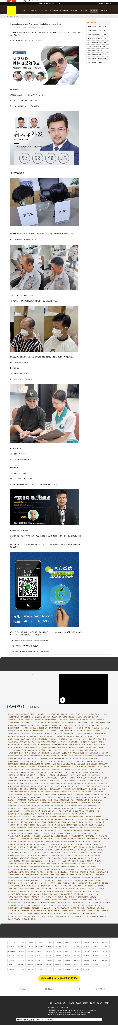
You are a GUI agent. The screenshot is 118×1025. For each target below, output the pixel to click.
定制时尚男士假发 (29, 825)
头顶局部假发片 (36, 797)
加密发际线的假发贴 (31, 874)
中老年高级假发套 (20, 800)
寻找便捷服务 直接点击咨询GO (59, 978)
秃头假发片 (105, 883)
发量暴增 (33, 919)
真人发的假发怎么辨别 (15, 811)
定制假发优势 (90, 847)
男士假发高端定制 (71, 825)
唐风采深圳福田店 (13, 728)
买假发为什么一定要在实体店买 (62, 791)
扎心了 (30, 833)
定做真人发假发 (48, 830)
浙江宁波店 (105, 951)
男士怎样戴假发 (13, 858)
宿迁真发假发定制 (90, 767)
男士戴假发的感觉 (64, 847)
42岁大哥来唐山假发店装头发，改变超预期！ (25, 646)
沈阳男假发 (11, 775)
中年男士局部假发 (98, 874)
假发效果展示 (67, 728)
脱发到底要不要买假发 (45, 814)
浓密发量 (71, 916)
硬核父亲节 (62, 816)
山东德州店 (30, 960)
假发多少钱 (38, 891)
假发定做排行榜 (49, 891)
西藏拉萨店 (86, 960)
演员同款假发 (57, 814)
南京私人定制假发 (24, 769)
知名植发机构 (28, 794)
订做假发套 (21, 847)
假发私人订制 (32, 852)
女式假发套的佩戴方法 (75, 805)
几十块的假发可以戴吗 (26, 822)
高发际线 (31, 800)
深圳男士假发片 (80, 786)
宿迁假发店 (105, 753)
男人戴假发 (101, 886)
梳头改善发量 (58, 736)
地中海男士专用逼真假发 (40, 816)
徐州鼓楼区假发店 (94, 753)
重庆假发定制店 (13, 714)
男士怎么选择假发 (33, 827)
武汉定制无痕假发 (96, 769)
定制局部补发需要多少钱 (93, 816)
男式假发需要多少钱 (32, 819)
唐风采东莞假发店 (57, 725)
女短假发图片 (39, 899)
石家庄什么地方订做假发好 (73, 772)
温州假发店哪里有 (43, 753)
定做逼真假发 (22, 891)
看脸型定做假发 (81, 797)
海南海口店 (21, 951)
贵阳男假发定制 (13, 764)
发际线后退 (103, 916)
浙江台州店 (21, 955)
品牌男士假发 (12, 805)
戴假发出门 (89, 791)
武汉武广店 (77, 946)
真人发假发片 (59, 897)
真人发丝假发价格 (43, 902)
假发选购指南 (53, 739)
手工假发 (60, 863)
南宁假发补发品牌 (57, 769)
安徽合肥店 (58, 955)
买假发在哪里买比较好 (69, 869)
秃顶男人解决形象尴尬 (70, 883)
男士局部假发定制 (60, 805)
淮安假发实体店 (76, 775)
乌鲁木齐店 (49, 964)
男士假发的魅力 (69, 736)
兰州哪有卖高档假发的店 (29, 750)
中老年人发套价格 (51, 847)
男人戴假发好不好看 (92, 839)
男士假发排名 (93, 789)
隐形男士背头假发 (100, 797)
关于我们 (58, 1003)
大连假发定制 (50, 714)
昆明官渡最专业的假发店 (91, 717)
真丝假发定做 (92, 833)
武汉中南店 (86, 946)
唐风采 (21, 872)
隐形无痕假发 (68, 783)
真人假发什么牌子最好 (33, 855)
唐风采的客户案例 (94, 863)
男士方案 (72, 1003)
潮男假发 (75, 861)
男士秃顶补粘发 (105, 902)
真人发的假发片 (63, 872)
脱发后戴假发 (92, 888)
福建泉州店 (77, 955)
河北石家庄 (105, 964)
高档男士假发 (12, 847)
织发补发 (48, 808)
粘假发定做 (55, 855)
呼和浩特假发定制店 (99, 739)
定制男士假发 (93, 819)
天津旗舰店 (96, 964)
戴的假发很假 (36, 877)
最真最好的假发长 (40, 800)
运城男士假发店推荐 (30, 744)
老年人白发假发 (95, 855)
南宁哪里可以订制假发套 (72, 769)
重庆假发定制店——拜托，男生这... (97, 26)
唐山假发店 (83, 758)
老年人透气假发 (65, 855)
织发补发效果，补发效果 (31, 913)
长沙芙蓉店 (96, 942)
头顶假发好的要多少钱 (76, 858)
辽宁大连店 (58, 969)
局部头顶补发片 (54, 894)
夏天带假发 (96, 891)
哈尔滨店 (77, 969)
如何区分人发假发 (102, 872)
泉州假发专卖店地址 (52, 742)
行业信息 (99, 1003)
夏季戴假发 (58, 850)
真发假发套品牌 (25, 877)
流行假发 (29, 844)
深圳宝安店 (58, 942)
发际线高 (72, 910)
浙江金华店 (49, 955)
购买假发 (69, 891)
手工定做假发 (96, 830)
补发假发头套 (56, 858)
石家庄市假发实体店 (65, 886)
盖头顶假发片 (23, 866)
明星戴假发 (40, 850)
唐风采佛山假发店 (70, 725)
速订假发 (97, 731)
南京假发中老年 (13, 769)
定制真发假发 (66, 822)
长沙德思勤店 (39, 946)
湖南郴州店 (12, 946)
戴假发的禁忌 (83, 883)
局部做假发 (34, 858)
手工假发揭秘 (88, 731)
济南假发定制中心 (91, 747)
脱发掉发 (51, 916)
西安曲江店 (21, 964)
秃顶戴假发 (27, 731)
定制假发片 (100, 850)
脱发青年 (74, 855)
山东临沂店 (21, 960)
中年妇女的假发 (84, 852)
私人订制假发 (67, 902)
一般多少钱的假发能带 (15, 897)
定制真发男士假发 (101, 836)
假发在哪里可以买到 (14, 894)
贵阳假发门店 (23, 764)
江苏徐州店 (86, 951)
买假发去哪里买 (78, 886)
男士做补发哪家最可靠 (55, 819)
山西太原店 (30, 969)
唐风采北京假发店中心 (28, 725)
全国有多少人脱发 (78, 791)
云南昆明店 (68, 960)
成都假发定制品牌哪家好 (27, 888)
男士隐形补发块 (51, 863)
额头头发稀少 (36, 916)
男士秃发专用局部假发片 (69, 803)
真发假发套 (104, 910)
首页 (99, 3)
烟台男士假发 (86, 775)
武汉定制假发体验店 (50, 755)
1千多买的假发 (62, 719)
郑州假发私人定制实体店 (44, 888)
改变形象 (61, 731)
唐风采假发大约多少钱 (69, 808)
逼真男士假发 (78, 830)
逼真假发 (19, 825)
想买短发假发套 (13, 908)
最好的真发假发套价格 (15, 758)
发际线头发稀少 (90, 913)
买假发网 (93, 897)
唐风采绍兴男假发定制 (69, 722)
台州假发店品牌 (55, 753)
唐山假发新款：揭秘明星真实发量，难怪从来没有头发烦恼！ (30, 640)
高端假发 (56, 866)
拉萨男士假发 (80, 761)
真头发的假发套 (30, 872)
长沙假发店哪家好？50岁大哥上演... (97, 54)
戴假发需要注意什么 (39, 731)
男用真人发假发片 (56, 883)
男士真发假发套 (47, 797)
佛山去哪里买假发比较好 (42, 717)
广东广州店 (21, 942)
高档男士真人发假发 (24, 841)
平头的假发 (77, 891)
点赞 (38, 27)
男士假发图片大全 (96, 800)
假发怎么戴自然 (57, 880)
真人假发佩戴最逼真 (38, 841)
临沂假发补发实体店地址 (76, 747)
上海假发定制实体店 (27, 717)
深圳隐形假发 (12, 767)
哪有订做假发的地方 (44, 886)
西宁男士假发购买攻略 (93, 786)
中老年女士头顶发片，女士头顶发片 (28, 883)
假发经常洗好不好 (45, 858)
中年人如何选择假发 (83, 725)
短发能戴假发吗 (101, 847)
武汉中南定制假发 (13, 739)
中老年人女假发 (13, 888)
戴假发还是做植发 (78, 811)
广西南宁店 (77, 942)
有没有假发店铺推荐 (30, 902)
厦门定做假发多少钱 (38, 742)
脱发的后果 (81, 839)
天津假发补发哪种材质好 (15, 753)
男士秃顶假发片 (13, 872)
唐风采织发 (71, 866)
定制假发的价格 (93, 736)
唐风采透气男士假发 (54, 822)
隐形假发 (87, 728)
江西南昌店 (105, 955)
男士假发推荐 (89, 858)
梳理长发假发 (49, 805)
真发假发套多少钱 (43, 852)
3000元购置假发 (51, 731)
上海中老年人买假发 (51, 778)
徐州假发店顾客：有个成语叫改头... (97, 58)
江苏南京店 (49, 951)
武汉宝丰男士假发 (27, 778)
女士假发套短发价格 (48, 836)
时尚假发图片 (38, 833)
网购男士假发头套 (90, 886)
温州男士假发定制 (92, 764)
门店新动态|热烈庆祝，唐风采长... (97, 46)
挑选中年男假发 (53, 800)
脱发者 (64, 827)
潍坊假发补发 (33, 780)
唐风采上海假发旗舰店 (43, 725)
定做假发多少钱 (51, 872)
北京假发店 (39, 772)
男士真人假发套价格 (61, 874)
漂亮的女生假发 (73, 827)
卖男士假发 (37, 794)
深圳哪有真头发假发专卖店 (27, 791)
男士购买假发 (78, 731)
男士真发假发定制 (61, 836)
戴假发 (72, 874)
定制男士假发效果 (80, 736)
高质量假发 (31, 803)
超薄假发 (98, 861)
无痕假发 (86, 772)
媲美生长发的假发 (68, 717)
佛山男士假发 (84, 780)
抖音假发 (54, 886)
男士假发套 (64, 910)
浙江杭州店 (96, 951)
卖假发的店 (24, 869)
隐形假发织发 (87, 874)
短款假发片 (25, 797)
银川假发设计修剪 (46, 761)
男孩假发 (99, 880)
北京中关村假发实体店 (62, 758)
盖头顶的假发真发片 (72, 888)
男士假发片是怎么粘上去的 (86, 869)
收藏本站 (108, 3)
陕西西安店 (96, 960)
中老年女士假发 (97, 844)
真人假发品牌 (82, 850)
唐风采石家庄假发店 (14, 722)
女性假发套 (47, 861)
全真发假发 (22, 803)
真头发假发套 (91, 908)
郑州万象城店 (11, 951)
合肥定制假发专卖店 (45, 750)
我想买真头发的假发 (48, 811)
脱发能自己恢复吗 (56, 902)
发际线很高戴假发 (54, 728)
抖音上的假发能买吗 (82, 897)
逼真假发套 (11, 827)
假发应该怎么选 (69, 897)
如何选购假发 (75, 908)
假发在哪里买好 (13, 850)
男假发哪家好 (29, 719)
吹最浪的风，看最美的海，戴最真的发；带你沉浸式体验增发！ (30, 651)
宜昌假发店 (64, 780)
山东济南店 (12, 960)
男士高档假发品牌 (13, 910)
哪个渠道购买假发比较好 (39, 739)
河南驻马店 (105, 946)
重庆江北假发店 (40, 783)
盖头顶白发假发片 (101, 869)
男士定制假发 (26, 836)
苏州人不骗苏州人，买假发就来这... (97, 62)
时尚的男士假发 (103, 783)
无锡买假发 (18, 755)
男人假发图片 (33, 789)
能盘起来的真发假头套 (15, 902)
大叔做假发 (95, 728)
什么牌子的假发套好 (78, 847)
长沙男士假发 (41, 775)
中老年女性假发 (84, 855)
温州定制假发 (26, 733)
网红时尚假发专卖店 (93, 866)
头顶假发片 (105, 786)
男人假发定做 (35, 839)
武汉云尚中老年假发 (37, 786)
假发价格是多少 (13, 789)
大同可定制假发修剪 (44, 744)
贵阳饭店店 (58, 960)
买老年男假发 (12, 863)
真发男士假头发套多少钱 (31, 897)
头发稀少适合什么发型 (80, 902)
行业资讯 (14, 16)
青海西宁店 (40, 964)
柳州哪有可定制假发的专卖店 (96, 744)
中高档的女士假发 (77, 822)
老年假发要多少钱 (23, 863)
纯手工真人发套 (78, 894)
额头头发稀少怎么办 (54, 913)
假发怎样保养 (49, 850)
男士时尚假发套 (21, 827)
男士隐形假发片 (13, 822)
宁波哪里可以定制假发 (80, 753)
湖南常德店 (105, 942)
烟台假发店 (102, 747)
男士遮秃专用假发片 (96, 827)
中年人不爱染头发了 (14, 733)
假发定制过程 (63, 739)
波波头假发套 (45, 883)
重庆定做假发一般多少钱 (54, 783)
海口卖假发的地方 (13, 761)
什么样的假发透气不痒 (93, 905)
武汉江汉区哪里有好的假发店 (33, 755)
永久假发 (31, 891)
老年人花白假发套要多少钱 (53, 899)
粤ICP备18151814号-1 (84, 1012)
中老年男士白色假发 (60, 839)
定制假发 (38, 719)
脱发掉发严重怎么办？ (15, 916)
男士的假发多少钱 (23, 839)
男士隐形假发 (38, 830)
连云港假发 (105, 778)
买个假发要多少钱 (69, 797)
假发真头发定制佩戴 (24, 805)
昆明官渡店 (77, 960)
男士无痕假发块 (99, 825)
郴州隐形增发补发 (100, 733)
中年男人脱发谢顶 (63, 905)
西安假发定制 (84, 719)
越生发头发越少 (47, 908)
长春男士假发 (55, 767)
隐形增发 (49, 736)
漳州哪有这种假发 (24, 742)
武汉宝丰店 (58, 946)
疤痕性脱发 (53, 816)
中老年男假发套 (13, 791)
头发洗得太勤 (12, 905)
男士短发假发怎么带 (14, 808)
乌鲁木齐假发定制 (74, 739)
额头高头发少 (94, 916)
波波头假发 (100, 908)
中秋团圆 (100, 761)
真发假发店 (87, 830)
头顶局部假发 (90, 836)
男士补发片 (73, 913)
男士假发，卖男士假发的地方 (36, 847)
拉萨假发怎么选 (91, 761)
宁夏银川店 (58, 964)
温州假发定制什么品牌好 (80, 789)
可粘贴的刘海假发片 (14, 836)
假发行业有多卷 (37, 733)
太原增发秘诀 (25, 786)
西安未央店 (12, 964)
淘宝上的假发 (87, 891)
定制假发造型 (22, 833)
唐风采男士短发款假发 (79, 814)
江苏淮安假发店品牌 (63, 775)
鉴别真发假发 (21, 844)
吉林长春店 (68, 969)
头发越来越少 (41, 872)
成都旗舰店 (49, 960)
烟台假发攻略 (96, 775)
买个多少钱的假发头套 (86, 825)
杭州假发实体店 (67, 753)
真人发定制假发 (56, 827)
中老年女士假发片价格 (15, 899)
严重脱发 (43, 913)
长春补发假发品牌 (43, 767)
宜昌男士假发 (87, 755)
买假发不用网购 (73, 719)
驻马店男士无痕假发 (82, 778)
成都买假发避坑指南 (58, 764)
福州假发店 (64, 742)
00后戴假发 (67, 789)
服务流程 (92, 1003)
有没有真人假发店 (35, 894)
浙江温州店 (12, 955)
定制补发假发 (105, 728)
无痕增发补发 (82, 808)
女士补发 (58, 830)
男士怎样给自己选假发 (67, 841)
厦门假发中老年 (66, 767)
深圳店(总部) (11, 942)
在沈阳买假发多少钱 (96, 772)
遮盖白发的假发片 (36, 861)
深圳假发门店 (103, 764)
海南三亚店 (30, 951)
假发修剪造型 (19, 874)
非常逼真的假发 (56, 869)
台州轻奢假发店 (13, 772)
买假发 (51, 874)
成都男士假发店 (25, 739)
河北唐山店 (12, 969)
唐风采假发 (11, 844)
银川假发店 (35, 761)
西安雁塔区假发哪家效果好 (47, 747)
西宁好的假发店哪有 (14, 750)
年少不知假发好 (78, 794)
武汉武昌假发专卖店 (75, 755)
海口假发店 (20, 783)
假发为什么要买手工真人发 (45, 825)
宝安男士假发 (48, 733)
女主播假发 (55, 861)
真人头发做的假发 (58, 888)
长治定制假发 (46, 769)
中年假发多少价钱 (84, 803)
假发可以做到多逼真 (24, 905)
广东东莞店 (30, 942)
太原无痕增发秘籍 (13, 786)
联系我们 (106, 1003)
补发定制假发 (96, 877)
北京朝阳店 (68, 964)
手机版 (103, 3)
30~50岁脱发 (25, 728)
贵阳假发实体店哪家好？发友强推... (97, 34)
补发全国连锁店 (94, 902)
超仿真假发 (18, 794)
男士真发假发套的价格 (86, 861)
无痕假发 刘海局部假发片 (91, 805)
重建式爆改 (11, 736)
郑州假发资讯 (31, 775)
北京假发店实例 (42, 728)
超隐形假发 (42, 789)
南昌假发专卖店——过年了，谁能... (97, 30)
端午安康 (43, 819)
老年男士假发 (80, 910)
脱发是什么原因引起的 (77, 905)
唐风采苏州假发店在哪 (103, 722)
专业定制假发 (79, 844)
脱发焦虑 (70, 786)
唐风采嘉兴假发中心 (54, 722)
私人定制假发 (81, 866)
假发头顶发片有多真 (77, 880)
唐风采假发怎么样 (13, 814)
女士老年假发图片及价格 (38, 910)
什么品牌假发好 (66, 861)
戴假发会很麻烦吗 (56, 852)
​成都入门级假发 (71, 764)
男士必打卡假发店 (13, 717)
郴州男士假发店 (88, 733)
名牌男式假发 (36, 836)
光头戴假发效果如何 (14, 797)
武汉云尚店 (68, 946)
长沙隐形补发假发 (69, 733)
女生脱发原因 (65, 908)
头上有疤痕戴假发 (24, 908)
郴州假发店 (32, 767)
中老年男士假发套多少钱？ (16, 819)
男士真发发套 (58, 797)
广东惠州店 (49, 942)
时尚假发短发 (80, 841)
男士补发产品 (72, 839)
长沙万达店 (30, 946)
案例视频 (85, 1003)
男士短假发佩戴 (104, 819)
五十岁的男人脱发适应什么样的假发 (76, 863)
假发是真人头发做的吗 (15, 880)
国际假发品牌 (87, 899)
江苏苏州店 (58, 951)
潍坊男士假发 (23, 780)
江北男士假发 (39, 778)
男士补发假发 (23, 789)
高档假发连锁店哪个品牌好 (75, 816)
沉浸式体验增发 (94, 758)
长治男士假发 (36, 769)
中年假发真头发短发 (70, 850)
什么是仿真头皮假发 (81, 819)
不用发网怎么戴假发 (14, 861)
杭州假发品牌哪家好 (96, 780)
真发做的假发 (56, 808)
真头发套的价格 (28, 899)
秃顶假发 (83, 888)
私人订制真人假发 (13, 869)
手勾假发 (78, 874)
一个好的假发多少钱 (52, 841)
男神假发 (19, 731)
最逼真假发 (11, 731)
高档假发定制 (100, 822)
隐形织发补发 (55, 844)
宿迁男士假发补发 (103, 767)
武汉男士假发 (49, 786)
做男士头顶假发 (13, 830)
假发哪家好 (66, 814)
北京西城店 (86, 964)
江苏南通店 (68, 951)
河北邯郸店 (21, 969)
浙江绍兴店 (30, 955)
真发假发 (11, 874)
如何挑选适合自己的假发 (27, 772)
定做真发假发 (43, 874)
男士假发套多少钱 (46, 839)
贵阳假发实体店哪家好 (38, 714)
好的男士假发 (97, 841)
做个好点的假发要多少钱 (28, 814)
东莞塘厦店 (68, 942)
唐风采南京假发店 (13, 725)
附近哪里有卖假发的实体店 (32, 811)
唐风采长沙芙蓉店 (74, 714)
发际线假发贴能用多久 (95, 808)
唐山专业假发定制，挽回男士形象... (97, 42)
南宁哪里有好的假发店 (15, 747)
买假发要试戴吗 (60, 891)
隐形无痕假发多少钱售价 (67, 800)
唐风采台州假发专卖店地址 (85, 722)
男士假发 (79, 717)
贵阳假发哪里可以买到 (60, 750)
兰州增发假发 (92, 783)
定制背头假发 (99, 858)
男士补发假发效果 (37, 805)
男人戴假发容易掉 (40, 822)
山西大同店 (40, 969)
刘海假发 (89, 841)
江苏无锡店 (77, 951)
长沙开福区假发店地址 (15, 744)
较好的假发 (101, 888)
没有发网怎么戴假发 (14, 886)
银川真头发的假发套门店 (31, 758)
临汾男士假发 (43, 780)
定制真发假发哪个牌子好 (76, 836)
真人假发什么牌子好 (99, 899)
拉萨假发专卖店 (87, 739)
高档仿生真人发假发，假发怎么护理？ (20, 816)
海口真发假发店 (25, 761)
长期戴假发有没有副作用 (37, 866)
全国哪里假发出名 (20, 852)
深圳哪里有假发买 (64, 877)
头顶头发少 (25, 919)
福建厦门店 (96, 955)
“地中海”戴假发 (78, 728)
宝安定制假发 (58, 733)
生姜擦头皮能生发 (53, 910)
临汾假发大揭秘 (54, 780)
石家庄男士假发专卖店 (76, 750)
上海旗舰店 (40, 951)
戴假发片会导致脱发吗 (92, 794)
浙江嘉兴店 (40, 955)
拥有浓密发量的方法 (97, 852)
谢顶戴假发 (67, 852)
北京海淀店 (77, 964)
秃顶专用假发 (96, 803)
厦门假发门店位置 (77, 767)
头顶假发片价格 (60, 825)
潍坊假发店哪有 (62, 747)
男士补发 (65, 858)
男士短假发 (11, 825)
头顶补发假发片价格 (35, 869)
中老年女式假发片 (94, 883)
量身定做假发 (105, 794)
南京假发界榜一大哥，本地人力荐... (97, 50)
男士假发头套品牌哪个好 (41, 844)
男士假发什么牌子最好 (49, 794)
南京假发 (85, 714)
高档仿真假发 (45, 827)
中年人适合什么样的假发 (63, 811)
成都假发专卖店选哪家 (55, 789)
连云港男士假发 (13, 780)
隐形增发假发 (74, 780)
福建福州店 (68, 955)
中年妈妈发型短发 (76, 899)
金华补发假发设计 (30, 753)
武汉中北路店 (49, 946)
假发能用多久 (36, 908)
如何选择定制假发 (49, 833)
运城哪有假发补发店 (14, 778)
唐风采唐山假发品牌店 (97, 719)
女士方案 (78, 1003)
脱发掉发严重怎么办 (81, 916)
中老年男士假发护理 (25, 830)
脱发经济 (40, 808)
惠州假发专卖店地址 (47, 758)
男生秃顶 (81, 913)
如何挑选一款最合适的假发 (16, 855)
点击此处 (82, 1010)
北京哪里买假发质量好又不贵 (54, 772)
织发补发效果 (56, 803)
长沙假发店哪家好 (94, 714)
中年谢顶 (88, 844)
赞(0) (37, 27)
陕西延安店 (105, 960)
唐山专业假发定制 (61, 714)
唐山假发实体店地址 (90, 750)
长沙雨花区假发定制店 (97, 742)
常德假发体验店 (74, 742)
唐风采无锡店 (96, 725)
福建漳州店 (86, 955)
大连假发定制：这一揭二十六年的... (97, 38)
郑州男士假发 (21, 775)
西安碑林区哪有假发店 (30, 747)
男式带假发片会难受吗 (29, 886)
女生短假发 (31, 850)
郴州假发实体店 (23, 767)
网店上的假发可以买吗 (44, 803)
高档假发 (63, 866)
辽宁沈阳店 (49, 969)
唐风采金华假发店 (40, 722)
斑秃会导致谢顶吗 (60, 916)
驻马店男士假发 (95, 778)
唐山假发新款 (74, 758)
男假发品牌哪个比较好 (93, 811)
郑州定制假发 (21, 736)
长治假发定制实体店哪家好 (77, 744)
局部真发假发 (76, 877)
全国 (11, 1)
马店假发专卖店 (13, 742)
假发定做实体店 (24, 858)
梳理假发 (45, 894)
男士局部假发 (86, 877)
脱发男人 (90, 797)
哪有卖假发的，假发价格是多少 (66, 833)
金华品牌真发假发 (60, 786)
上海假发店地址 (62, 755)
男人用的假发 (12, 841)
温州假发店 (81, 764)
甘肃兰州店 (30, 964)
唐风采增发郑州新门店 (36, 764)
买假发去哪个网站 (66, 894)
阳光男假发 (68, 731)
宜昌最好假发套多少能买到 (101, 755)
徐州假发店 (105, 714)
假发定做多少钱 (13, 866)
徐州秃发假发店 (58, 761)
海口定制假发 (29, 783)
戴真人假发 (27, 916)
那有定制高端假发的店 (38, 863)
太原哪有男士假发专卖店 (59, 744)
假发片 (96, 894)
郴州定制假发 (85, 742)
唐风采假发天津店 (27, 722)
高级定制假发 (82, 833)
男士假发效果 (12, 913)
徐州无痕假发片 (70, 761)
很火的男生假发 (89, 822)
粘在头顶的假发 (45, 880)
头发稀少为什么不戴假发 (15, 719)
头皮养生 (49, 866)
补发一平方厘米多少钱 (49, 905)
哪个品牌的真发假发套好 (49, 877)
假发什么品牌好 (13, 803)
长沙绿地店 (21, 946)
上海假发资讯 (63, 778)
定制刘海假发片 (68, 819)
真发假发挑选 (12, 833)
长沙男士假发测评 (32, 736)
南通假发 (11, 755)
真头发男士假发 (67, 830)
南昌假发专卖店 (24, 714)
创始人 (65, 1003)
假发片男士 (25, 861)
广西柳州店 (86, 942)
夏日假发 (102, 789)
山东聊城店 (40, 960)
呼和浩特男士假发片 (80, 783)
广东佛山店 (40, 942)
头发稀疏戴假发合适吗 (29, 808)
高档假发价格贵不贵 (82, 800)
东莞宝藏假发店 (57, 717)
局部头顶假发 (84, 827)
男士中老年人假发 (13, 877)
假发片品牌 (22, 850)
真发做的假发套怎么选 (65, 794)
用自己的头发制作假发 (49, 719)
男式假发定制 (12, 839)
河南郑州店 (96, 946)
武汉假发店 (85, 769)
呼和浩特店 (86, 969)
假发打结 (11, 852)
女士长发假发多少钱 (47, 897)
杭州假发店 (11, 783)
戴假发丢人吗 (46, 855)
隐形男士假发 (105, 839)
